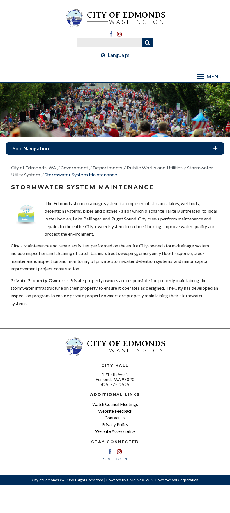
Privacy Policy (115, 424)
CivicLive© (136, 480)
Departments (107, 167)
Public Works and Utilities (155, 167)
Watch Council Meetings (115, 404)
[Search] (147, 42)
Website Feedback (115, 411)
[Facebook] (111, 34)
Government (74, 167)
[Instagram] (119, 34)
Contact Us (115, 417)
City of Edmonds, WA (33, 167)
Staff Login (115, 459)
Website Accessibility (115, 431)
